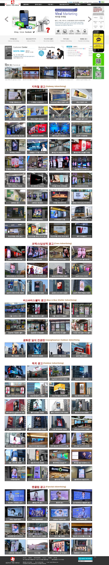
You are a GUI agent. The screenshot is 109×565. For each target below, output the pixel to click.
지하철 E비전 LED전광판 (59, 186)
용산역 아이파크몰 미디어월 (81, 536)
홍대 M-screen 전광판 (81, 412)
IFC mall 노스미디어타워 (81, 446)
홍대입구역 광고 (37, 502)
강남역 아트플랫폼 (81, 136)
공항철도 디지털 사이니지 (37, 152)
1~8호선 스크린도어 (37, 102)
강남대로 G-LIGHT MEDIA (60, 379)
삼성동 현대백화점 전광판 (59, 276)
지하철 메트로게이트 (59, 203)
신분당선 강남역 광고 (59, 519)
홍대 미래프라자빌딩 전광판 (37, 429)
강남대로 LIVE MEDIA (81, 379)
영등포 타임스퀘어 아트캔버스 (15, 446)
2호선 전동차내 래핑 (15, 119)
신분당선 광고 (15, 203)
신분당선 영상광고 (37, 203)
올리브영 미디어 (60, 479)
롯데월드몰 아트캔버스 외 (82, 463)
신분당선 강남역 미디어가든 (37, 169)
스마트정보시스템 (59, 219)
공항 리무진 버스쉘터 (59, 333)
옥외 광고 (77, 4)
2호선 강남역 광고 (15, 519)
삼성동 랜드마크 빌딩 (37, 293)
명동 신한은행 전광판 (15, 463)
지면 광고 (50, 4)
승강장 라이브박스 (37, 219)
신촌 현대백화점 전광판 (59, 429)
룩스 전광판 (15, 356)
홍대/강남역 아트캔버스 (59, 136)
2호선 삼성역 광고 (37, 519)
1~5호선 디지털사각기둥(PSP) (15, 169)
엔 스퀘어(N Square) (37, 186)
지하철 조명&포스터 (15, 102)
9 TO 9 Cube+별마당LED (81, 259)
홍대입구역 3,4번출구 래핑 (82, 152)
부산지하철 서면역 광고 (15, 236)
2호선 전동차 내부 (81, 102)
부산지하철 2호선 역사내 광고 (37, 236)
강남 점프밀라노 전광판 (37, 396)
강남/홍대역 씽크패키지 (82, 169)
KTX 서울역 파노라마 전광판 (37, 536)
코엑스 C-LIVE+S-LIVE (15, 259)
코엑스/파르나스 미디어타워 (15, 276)
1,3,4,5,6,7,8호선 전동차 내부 (59, 102)
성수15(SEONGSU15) (81, 186)
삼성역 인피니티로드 (81, 276)
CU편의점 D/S (37, 479)
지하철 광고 (13, 40)
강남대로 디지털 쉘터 (37, 333)
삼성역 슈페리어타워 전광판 (15, 293)
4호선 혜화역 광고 (81, 519)
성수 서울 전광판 (59, 536)
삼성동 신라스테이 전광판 (59, 293)
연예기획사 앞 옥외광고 (59, 553)
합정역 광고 (59, 502)
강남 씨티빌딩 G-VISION (59, 396)
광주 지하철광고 (82, 236)
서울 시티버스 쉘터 (82, 316)
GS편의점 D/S (15, 479)
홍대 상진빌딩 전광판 (37, 412)
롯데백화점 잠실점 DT (59, 463)
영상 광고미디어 (64, 4)
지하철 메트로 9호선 (82, 219)
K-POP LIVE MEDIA (15, 379)
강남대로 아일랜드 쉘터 (15, 333)
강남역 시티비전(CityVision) (15, 396)
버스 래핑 (37, 553)
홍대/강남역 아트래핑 (37, 135)
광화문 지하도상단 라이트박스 (82, 203)
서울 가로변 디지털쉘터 (59, 316)
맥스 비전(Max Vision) (15, 186)
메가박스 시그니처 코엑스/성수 (37, 276)
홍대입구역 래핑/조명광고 (59, 152)
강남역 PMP (59, 169)
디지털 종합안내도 (15, 219)
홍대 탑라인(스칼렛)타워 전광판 (15, 413)
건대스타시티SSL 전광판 (81, 429)
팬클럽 (89, 4)
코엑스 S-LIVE (37, 259)
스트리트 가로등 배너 (15, 553)
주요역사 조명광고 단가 (15, 502)
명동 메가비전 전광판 (37, 463)
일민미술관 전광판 (81, 356)
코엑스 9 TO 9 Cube (59, 259)
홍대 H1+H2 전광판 (15, 429)
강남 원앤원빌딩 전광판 (82, 396)
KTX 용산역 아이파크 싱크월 (59, 446)
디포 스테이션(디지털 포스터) (15, 136)
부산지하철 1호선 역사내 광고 (60, 236)
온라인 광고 (38, 4)
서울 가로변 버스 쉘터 (37, 316)
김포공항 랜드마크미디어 (15, 536)
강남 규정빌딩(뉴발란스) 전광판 (37, 379)
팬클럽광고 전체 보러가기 (82, 553)
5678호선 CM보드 (15, 152)
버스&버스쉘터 (49, 40)
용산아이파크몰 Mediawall (37, 446)
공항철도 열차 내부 (82, 119)
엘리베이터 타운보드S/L (81, 479)
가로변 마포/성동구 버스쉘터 (81, 333)
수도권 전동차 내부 (59, 119)
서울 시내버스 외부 (15, 316)
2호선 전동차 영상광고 (37, 119)
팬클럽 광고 (83, 40)
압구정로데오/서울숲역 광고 (81, 502)
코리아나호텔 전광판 (59, 356)
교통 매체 (25, 4)
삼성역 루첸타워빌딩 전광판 (81, 293)
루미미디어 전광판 (37, 356)
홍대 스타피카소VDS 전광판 (59, 412)
